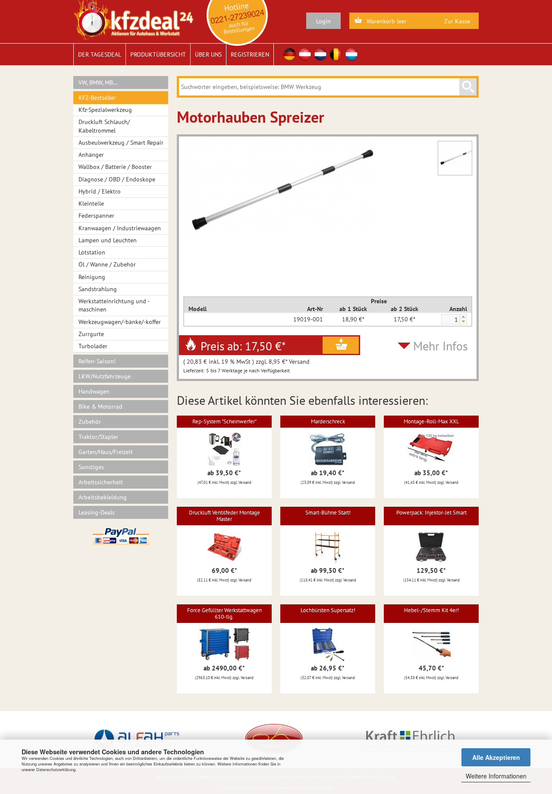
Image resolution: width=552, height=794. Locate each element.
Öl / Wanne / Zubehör (107, 264)
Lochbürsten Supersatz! (328, 610)
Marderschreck (328, 421)
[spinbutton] (450, 319)
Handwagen (94, 391)
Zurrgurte (91, 334)
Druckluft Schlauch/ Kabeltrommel (104, 126)
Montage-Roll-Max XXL (431, 421)
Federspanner (96, 215)
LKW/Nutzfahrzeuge (104, 376)
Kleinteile (91, 203)
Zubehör (89, 422)
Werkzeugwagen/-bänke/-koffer (119, 322)
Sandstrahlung (97, 289)
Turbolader (92, 346)
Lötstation (91, 252)
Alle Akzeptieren (496, 757)
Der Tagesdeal (99, 54)
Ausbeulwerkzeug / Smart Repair (120, 142)
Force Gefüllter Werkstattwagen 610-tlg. (224, 613)
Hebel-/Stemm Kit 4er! (431, 610)
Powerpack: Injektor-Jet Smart (431, 512)
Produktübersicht (158, 54)
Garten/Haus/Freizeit (105, 452)
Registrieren (250, 54)
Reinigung (91, 277)
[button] (463, 316)
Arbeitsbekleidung (102, 497)
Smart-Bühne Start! (328, 512)
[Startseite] (133, 19)
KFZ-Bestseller (97, 98)
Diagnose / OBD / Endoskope (116, 179)
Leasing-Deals (96, 512)
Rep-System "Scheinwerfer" (224, 421)
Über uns (208, 54)
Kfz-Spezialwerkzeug (105, 110)
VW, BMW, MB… (98, 82)
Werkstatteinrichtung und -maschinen (114, 305)
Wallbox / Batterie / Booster (115, 167)
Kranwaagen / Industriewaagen (119, 228)
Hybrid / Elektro (99, 191)
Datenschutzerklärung (55, 769)
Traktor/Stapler (98, 437)
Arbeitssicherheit (100, 482)
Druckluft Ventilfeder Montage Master (224, 515)
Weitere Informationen (496, 776)
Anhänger (91, 155)
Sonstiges (91, 467)
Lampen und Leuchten (107, 240)
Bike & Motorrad (100, 406)
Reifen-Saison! (97, 361)
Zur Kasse (457, 21)
